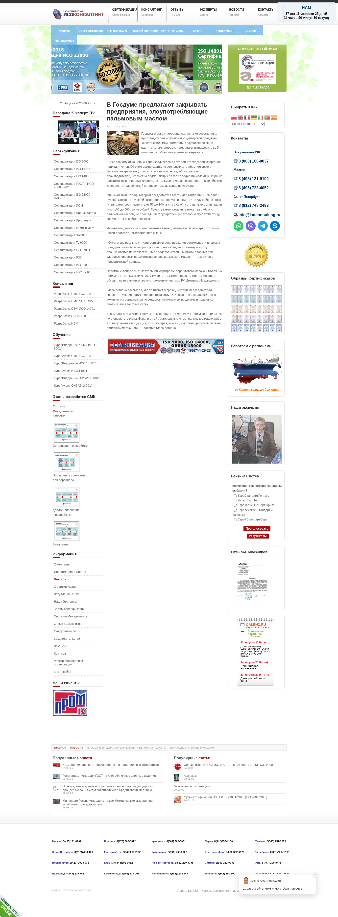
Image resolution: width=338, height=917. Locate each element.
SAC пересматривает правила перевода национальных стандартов (111, 765)
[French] (247, 118)
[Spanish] (274, 118)
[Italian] (261, 118)
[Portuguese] (267, 118)
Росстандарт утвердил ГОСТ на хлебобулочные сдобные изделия (109, 775)
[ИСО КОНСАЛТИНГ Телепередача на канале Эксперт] (78, 143)
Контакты (190, 775)
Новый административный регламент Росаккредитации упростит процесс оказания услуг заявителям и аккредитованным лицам (109, 788)
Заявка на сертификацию (192, 786)
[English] (240, 118)
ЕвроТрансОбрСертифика (256, 505)
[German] (254, 118)
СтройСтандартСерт (252, 519)
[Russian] (234, 118)
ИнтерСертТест (249, 500)
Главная (60, 747)
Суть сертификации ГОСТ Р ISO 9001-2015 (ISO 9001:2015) (225, 797)
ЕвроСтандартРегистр (253, 495)
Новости (76, 747)
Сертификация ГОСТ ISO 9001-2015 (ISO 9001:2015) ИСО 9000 (228, 765)
